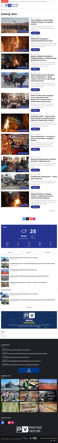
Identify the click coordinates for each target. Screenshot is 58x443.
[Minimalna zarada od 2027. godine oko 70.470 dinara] (5, 259)
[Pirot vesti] (11, 5)
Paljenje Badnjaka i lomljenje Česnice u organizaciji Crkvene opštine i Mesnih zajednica (42, 196)
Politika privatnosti (49, 438)
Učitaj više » (35, 33)
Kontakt (55, 438)
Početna (4, 9)
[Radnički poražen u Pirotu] (10, 407)
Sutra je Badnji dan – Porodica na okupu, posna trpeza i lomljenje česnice (43, 138)
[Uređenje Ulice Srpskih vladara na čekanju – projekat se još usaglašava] (5, 284)
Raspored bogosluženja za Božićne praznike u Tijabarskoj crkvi (43, 160)
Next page (51, 210)
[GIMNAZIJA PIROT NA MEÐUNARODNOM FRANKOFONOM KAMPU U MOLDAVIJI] (5, 278)
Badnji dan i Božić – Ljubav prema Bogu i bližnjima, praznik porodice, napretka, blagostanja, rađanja (43, 118)
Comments (47, 252)
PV (32, 18)
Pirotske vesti (8, 439)
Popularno (28, 252)
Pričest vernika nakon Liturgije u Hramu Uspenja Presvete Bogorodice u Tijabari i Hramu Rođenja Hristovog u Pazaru (42, 98)
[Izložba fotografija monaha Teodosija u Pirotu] (48, 396)
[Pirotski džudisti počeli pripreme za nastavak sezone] (5, 271)
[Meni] (1, 6)
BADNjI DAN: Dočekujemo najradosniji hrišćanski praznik (42, 40)
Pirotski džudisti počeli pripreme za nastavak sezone (20, 1)
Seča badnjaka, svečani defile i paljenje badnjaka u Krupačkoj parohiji (42, 22)
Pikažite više (29, 307)
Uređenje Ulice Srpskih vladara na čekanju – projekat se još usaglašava (28, 282)
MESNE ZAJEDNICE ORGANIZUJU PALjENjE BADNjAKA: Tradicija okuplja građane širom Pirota (44, 58)
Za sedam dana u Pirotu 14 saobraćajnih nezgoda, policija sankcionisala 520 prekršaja (32, 263)
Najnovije (10, 252)
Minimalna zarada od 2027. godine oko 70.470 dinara (24, 257)
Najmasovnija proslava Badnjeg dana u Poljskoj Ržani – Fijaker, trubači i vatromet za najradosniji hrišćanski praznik (43, 78)
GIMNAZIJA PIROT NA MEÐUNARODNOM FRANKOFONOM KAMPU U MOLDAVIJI (29, 276)
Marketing (43, 438)
